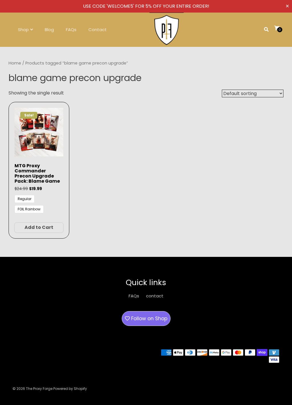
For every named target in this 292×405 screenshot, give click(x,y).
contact (154, 296)
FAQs (71, 30)
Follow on (148, 318)
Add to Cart (39, 227)
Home (15, 63)
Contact (97, 30)
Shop (23, 30)
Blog (49, 30)
